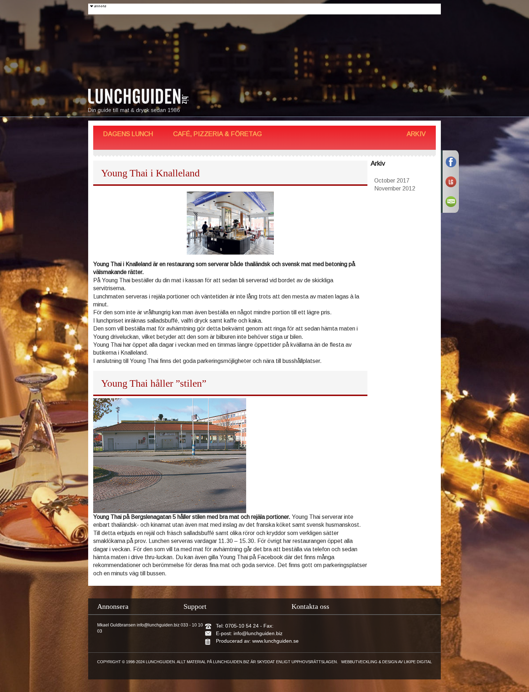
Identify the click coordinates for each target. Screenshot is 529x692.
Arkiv (416, 134)
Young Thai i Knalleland (150, 173)
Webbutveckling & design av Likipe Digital (386, 662)
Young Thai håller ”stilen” (153, 383)
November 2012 (394, 188)
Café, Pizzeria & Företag (217, 134)
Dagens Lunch (128, 134)
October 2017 (392, 181)
